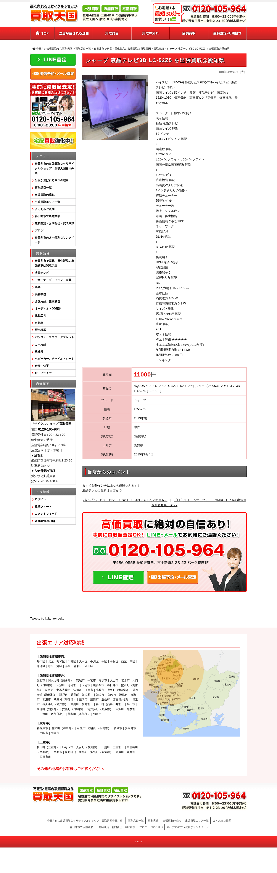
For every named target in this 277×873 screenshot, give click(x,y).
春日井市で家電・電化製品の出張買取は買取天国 (54, 263)
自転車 (39, 322)
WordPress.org (45, 520)
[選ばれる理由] (74, 33)
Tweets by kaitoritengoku (47, 618)
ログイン (40, 499)
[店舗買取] (189, 33)
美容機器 (40, 294)
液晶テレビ (42, 272)
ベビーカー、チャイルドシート (54, 358)
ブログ (39, 230)
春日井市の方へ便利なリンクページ (54, 240)
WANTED (157, 827)
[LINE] (118, 581)
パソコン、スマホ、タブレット (54, 337)
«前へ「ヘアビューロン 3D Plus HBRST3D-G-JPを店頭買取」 (125, 500)
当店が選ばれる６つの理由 (52, 180)
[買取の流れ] (151, 33)
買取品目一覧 (43, 187)
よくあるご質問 (45, 209)
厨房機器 (40, 330)
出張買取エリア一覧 (47, 201)
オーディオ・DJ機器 (48, 308)
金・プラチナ (43, 373)
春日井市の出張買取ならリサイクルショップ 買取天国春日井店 (54, 168)
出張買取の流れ (45, 194)
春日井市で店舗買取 (49, 216)
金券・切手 (42, 365)
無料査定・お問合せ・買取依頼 (54, 223)
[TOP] (42, 33)
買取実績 (153, 820)
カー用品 (40, 344)
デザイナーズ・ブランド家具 (53, 280)
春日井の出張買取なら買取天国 (138, 854)
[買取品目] (112, 33)
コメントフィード (46, 513)
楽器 (37, 287)
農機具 (39, 351)
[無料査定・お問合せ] (227, 33)
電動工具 (40, 315)
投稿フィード (43, 506)
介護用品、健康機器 (47, 301)
